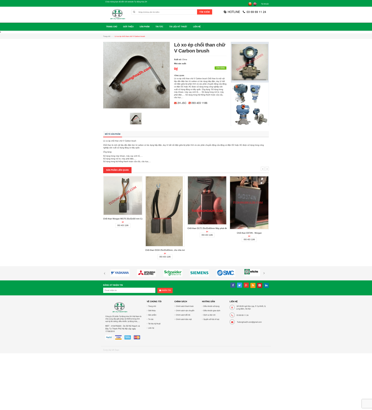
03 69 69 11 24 (256, 12)
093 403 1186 (199, 103)
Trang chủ (106, 36)
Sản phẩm (152, 315)
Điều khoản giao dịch (211, 310)
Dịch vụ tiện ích (209, 315)
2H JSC (181, 103)
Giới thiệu (152, 310)
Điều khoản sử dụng (211, 306)
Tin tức (150, 319)
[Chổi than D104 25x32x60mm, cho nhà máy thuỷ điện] (165, 211)
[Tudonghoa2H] (117, 16)
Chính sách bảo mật (184, 319)
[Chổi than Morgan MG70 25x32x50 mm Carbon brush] (123, 195)
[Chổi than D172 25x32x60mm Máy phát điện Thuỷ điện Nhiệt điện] (207, 200)
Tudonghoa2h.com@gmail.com (249, 322)
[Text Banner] (250, 104)
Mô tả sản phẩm (112, 134)
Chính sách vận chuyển (185, 310)
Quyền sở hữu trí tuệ (211, 319)
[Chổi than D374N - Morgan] (249, 202)
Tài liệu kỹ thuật (154, 323)
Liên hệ (151, 328)
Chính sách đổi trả (183, 315)
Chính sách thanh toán (185, 306)
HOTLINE (234, 12)
